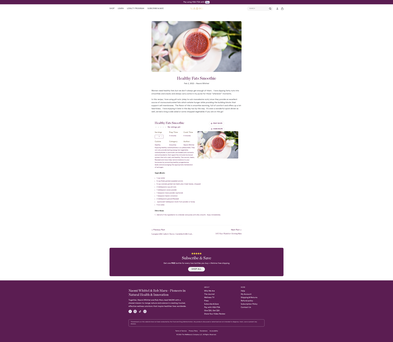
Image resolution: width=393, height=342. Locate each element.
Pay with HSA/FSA (212, 307)
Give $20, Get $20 (212, 311)
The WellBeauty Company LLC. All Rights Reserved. (199, 334)
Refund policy (247, 301)
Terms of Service (181, 331)
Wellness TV (209, 298)
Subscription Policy (249, 304)
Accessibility (214, 331)
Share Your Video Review (214, 314)
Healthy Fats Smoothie (169, 123)
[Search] (270, 8)
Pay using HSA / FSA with (193, 2)
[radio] (156, 127)
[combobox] (260, 8)
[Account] (277, 8)
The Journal (209, 294)
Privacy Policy (193, 331)
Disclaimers (204, 331)
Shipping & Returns (249, 298)
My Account (246, 294)
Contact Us (246, 307)
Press (206, 301)
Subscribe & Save (211, 304)
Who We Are (209, 291)
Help (243, 291)
